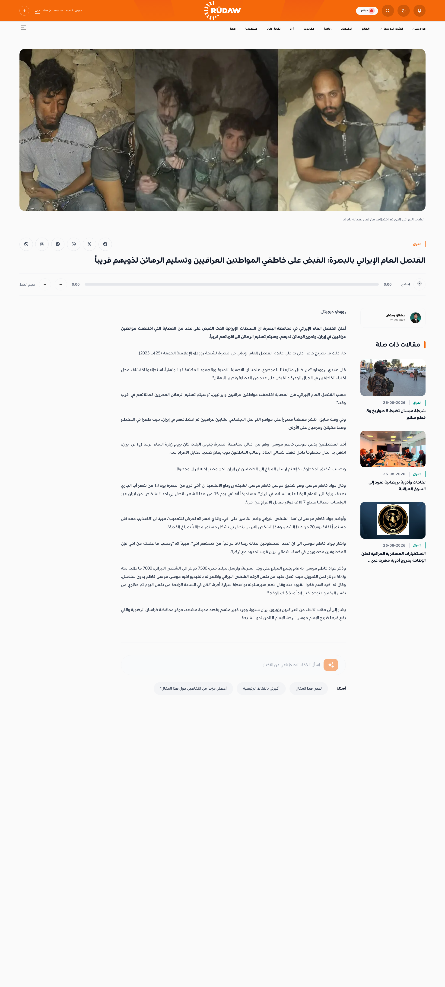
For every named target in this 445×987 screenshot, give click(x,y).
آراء (292, 28)
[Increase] (45, 284)
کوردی (78, 11)
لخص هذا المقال (309, 688)
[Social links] (24, 11)
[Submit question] (331, 665)
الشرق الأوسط (393, 28)
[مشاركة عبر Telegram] (58, 244)
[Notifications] (419, 11)
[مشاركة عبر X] (89, 244)
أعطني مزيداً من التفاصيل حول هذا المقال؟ (193, 688)
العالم (365, 28)
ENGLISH (58, 11)
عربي (37, 11)
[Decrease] (61, 284)
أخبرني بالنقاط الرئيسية (261, 688)
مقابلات (309, 28)
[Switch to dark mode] (403, 11)
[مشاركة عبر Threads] (42, 244)
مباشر (364, 11)
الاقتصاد (346, 28)
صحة (233, 28)
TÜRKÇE (47, 11)
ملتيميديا (251, 28)
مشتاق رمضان (395, 315)
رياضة (327, 28)
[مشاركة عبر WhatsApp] (73, 244)
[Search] (388, 11)
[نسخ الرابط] (26, 244)
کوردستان (419, 28)
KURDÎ (69, 11)
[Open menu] (23, 29)
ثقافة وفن (273, 28)
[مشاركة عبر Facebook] (105, 244)
